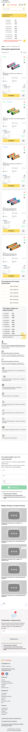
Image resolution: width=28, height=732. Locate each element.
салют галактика (14, 289)
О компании (4, 693)
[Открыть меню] (3, 4)
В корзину (11, 95)
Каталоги (3, 714)
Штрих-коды (4, 709)
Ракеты (3, 686)
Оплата (3, 699)
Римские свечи (4, 687)
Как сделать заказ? (6, 701)
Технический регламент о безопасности (11, 718)
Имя (3, 470)
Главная (3, 46)
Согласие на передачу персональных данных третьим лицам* (14, 497)
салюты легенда (14, 286)
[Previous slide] (2, 604)
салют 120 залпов (14, 302)
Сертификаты (4, 708)
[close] (27, 547)
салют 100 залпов (14, 299)
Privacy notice (24, 547)
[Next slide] (26, 604)
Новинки (3, 711)
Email (4, 475)
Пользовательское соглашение (9, 721)
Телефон (4, 481)
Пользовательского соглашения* (10, 493)
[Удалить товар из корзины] (24, 41)
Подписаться (14, 639)
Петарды (3, 684)
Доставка (3, 694)
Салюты (3, 680)
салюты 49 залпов (14, 296)
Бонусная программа (6, 696)
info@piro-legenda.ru (6, 666)
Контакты (3, 698)
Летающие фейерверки (7, 683)
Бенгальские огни (5, 681)
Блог (2, 702)
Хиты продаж (4, 712)
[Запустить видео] (14, 515)
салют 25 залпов (14, 292)
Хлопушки (8, 46)
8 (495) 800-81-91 (5, 2)
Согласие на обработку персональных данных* (13, 495)
